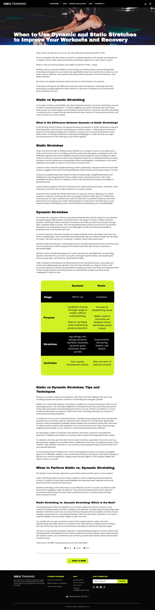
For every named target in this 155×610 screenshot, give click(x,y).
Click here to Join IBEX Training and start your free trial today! (62, 543)
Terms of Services (79, 582)
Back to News (79, 561)
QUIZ (65, 3)
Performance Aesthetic (54, 580)
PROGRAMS (54, 3)
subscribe (122, 581)
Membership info (78, 580)
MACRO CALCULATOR (78, 3)
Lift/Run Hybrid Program (54, 586)
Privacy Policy (77, 585)
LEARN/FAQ (99, 3)
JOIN (90, 3)
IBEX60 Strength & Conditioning (57, 583)
